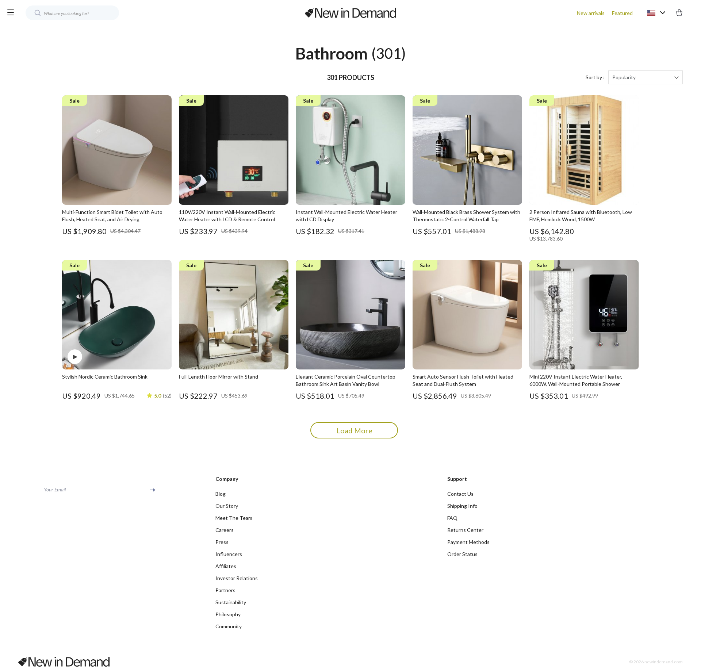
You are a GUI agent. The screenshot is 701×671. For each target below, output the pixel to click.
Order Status (462, 554)
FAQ (452, 518)
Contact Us (460, 494)
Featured (622, 13)
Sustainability (230, 602)
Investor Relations (236, 578)
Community (228, 626)
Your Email (55, 489)
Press (222, 542)
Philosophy (228, 614)
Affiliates (225, 566)
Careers (224, 530)
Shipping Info (462, 506)
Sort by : (595, 77)
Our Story (226, 506)
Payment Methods (468, 542)
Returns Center (465, 530)
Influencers (228, 554)
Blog (220, 494)
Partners (225, 590)
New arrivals (591, 13)
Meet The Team (233, 518)
